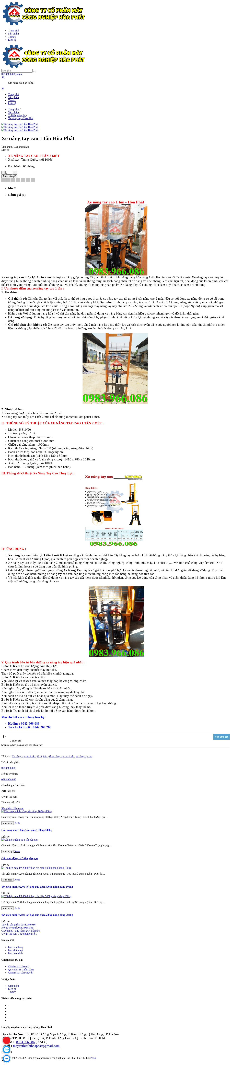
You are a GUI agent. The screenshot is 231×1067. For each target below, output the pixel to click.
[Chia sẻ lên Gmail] (23, 180)
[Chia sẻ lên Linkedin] (13, 180)
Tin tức (12, 36)
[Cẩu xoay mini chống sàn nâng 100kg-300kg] (26, 811)
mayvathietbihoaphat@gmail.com (36, 1046)
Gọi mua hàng (15, 947)
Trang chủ (13, 30)
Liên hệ (12, 39)
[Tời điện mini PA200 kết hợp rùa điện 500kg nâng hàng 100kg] (36, 867)
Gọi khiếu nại (15, 950)
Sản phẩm (13, 33)
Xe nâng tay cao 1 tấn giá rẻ (27, 756)
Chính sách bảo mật (18, 966)
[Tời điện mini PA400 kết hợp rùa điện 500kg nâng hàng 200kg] (36, 896)
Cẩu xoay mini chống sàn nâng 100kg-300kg (26, 830)
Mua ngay (7, 823)
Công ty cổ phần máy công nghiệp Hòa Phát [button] (26, 1027)
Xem (17, 822)
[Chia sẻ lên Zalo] (33, 180)
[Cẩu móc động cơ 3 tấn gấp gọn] (19, 839)
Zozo (93, 1058)
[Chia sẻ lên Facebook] (3, 180)
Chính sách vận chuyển (20, 972)
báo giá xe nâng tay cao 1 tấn (58, 756)
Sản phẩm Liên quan (12, 808)
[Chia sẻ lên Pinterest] (18, 180)
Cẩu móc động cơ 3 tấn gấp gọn (19, 858)
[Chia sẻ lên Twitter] (8, 180)
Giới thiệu (13, 985)
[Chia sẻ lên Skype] (28, 180)
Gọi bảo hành (15, 953)
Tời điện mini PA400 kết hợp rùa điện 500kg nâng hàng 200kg (37, 914)
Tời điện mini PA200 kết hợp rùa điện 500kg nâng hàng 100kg (37, 886)
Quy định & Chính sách (21, 969)
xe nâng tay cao (84, 756)
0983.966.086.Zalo (11, 74)
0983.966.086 (8, 768)
